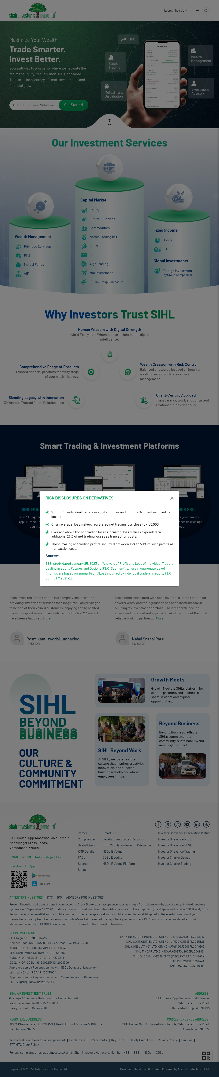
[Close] (172, 498)
